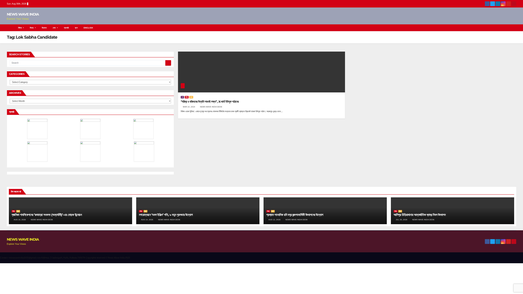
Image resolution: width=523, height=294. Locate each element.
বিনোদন (44, 28)
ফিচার (32, 28)
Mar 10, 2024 (189, 107)
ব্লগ (76, 28)
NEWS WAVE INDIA (23, 14)
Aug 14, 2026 (147, 220)
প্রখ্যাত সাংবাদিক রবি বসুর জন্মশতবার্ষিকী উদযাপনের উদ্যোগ (294, 215)
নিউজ (20, 28)
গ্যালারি (66, 28)
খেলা (54, 28)
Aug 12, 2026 (274, 220)
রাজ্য (191, 97)
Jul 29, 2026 (401, 220)
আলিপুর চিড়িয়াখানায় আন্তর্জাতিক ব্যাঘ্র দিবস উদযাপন (420, 215)
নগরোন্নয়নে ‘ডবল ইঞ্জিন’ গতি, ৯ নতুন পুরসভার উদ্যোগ (166, 215)
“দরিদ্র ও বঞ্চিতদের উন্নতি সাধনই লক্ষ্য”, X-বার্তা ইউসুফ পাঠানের (210, 101)
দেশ (182, 97)
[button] (514, 28)
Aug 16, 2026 (20, 220)
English (88, 28)
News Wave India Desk (211, 107)
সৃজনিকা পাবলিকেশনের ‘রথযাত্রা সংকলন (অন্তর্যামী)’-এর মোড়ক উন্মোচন (47, 215)
